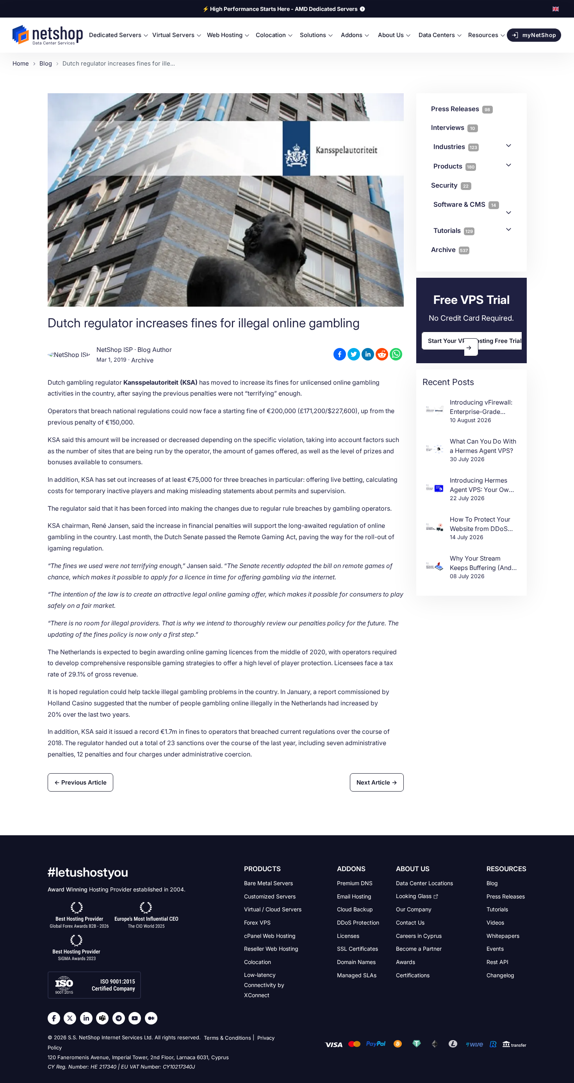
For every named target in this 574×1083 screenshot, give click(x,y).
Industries (455, 147)
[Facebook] (56, 1018)
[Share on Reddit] (382, 354)
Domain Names (356, 962)
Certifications (413, 974)
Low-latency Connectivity (264, 984)
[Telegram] (120, 1018)
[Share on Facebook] (339, 354)
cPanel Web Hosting (270, 935)
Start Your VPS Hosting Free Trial (475, 340)
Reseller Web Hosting (271, 948)
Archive (142, 360)
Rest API (497, 962)
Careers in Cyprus (419, 935)
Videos (495, 922)
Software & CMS (464, 204)
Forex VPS (257, 922)
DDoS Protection (358, 922)
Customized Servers (270, 896)
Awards (405, 962)
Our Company (413, 909)
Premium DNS (355, 883)
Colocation (257, 962)
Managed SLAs (356, 974)
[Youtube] (136, 1018)
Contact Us (410, 922)
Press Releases (506, 896)
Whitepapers (503, 935)
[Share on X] (354, 354)
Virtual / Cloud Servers (272, 909)
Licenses (348, 935)
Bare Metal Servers (268, 883)
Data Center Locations (424, 883)
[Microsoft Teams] (104, 1018)
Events (495, 948)
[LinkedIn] (88, 1018)
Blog (492, 883)
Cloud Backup (355, 909)
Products (453, 166)
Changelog (500, 974)
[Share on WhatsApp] (396, 354)
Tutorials (453, 230)
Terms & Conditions (227, 1038)
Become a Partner (419, 948)
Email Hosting (354, 896)
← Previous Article (80, 782)
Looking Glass (413, 896)
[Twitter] (72, 1018)
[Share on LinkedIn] (368, 354)
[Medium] (153, 1018)
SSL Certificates (357, 948)
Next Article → (377, 782)
